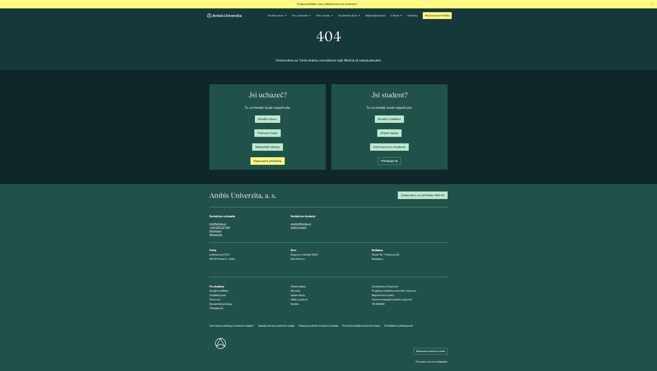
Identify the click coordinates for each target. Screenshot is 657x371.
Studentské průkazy (220, 304)
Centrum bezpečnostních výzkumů (392, 299)
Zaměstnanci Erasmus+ (385, 286)
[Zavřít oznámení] (651, 4)
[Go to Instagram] (211, 268)
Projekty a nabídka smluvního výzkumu (394, 290)
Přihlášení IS (216, 308)
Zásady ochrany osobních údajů (276, 325)
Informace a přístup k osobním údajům (231, 325)
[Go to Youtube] (220, 268)
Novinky (295, 290)
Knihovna (214, 299)
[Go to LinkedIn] (229, 268)
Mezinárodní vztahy (383, 295)
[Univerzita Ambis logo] (224, 15)
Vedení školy (298, 295)
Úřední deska (298, 286)
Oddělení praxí (217, 295)
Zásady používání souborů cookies (318, 325)
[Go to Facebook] (238, 268)
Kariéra (295, 304)
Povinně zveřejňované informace (361, 325)
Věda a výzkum (299, 299)
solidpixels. (441, 361)
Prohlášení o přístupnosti (398, 325)
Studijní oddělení (218, 290)
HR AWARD (378, 304)
